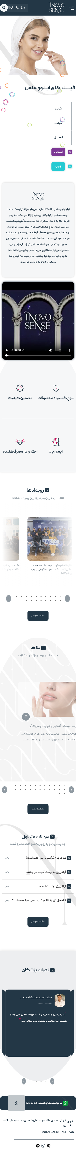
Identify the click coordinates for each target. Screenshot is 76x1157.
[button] (67, 598)
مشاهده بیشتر (38, 615)
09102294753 (28, 1103)
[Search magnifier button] (4, 8)
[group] (49, 544)
